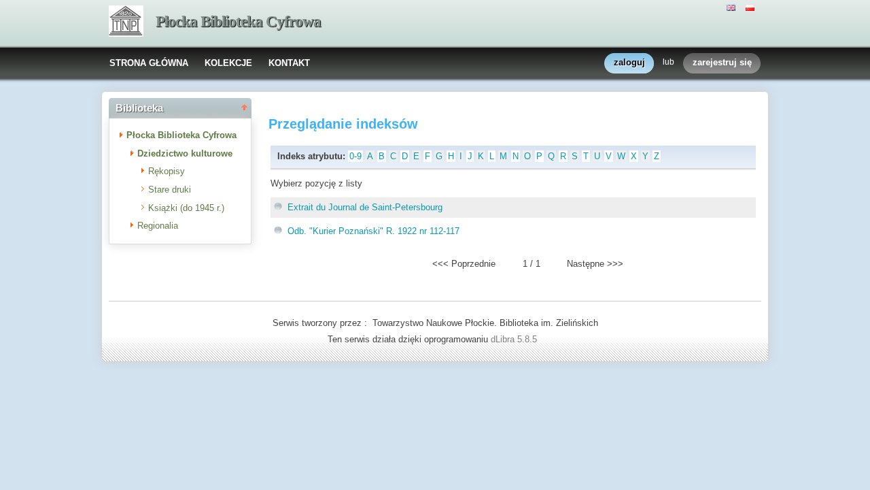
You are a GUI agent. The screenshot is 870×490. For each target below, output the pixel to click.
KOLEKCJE (228, 63)
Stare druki (169, 189)
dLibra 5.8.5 (515, 339)
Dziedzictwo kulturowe (184, 153)
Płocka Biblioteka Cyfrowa (238, 21)
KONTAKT (289, 63)
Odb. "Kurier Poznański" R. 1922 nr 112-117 (373, 231)
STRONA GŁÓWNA (148, 63)
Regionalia (157, 225)
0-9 (355, 156)
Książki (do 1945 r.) (186, 208)
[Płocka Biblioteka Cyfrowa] (126, 22)
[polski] (752, 7)
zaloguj (629, 62)
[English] (733, 7)
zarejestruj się (722, 62)
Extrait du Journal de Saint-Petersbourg (365, 207)
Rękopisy (166, 171)
